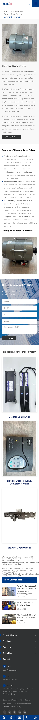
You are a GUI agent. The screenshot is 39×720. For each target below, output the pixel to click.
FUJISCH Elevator (16, 11)
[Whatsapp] (12, 717)
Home (4, 11)
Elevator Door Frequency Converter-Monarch (19, 482)
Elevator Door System (13, 14)
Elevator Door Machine (19, 547)
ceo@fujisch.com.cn (10, 670)
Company (7, 647)
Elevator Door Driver (12, 17)
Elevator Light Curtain (19, 417)
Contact (6, 659)
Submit (8, 338)
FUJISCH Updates (13, 579)
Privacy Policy (16, 707)
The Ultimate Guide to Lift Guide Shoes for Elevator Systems (26, 617)
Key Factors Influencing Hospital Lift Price (25, 603)
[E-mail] (19, 717)
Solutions (6, 641)
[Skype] (4, 717)
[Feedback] (35, 717)
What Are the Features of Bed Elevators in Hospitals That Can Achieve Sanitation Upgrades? (26, 590)
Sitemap (6, 707)
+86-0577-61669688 (27, 717)
